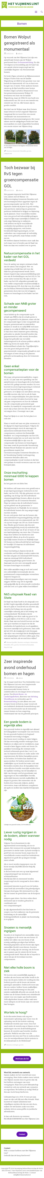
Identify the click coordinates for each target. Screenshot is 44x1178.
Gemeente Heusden (19, 151)
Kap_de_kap (8, 647)
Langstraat (8, 153)
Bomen (9, 151)
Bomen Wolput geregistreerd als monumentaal (19, 43)
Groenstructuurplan (26, 645)
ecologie (27, 642)
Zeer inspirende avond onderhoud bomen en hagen (20, 667)
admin (20, 54)
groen (29, 151)
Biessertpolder (12, 642)
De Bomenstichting (25, 62)
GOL (12, 645)
